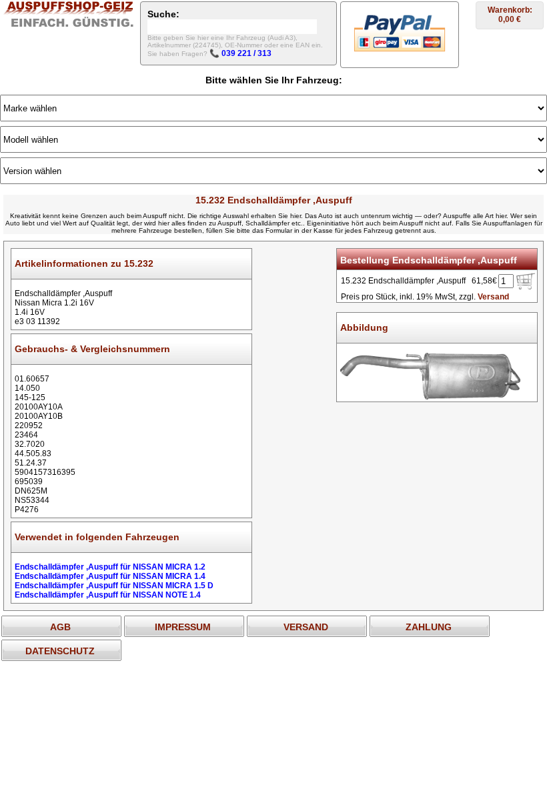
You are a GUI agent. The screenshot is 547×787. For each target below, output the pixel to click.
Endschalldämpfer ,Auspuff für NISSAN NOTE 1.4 (108, 595)
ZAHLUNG (429, 627)
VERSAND (306, 627)
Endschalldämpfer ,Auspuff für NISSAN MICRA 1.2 (110, 567)
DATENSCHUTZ (60, 651)
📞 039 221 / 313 (240, 53)
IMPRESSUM (183, 627)
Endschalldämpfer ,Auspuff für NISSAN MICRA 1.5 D (114, 585)
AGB (60, 627)
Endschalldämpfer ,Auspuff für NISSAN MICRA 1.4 (110, 576)
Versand (493, 296)
